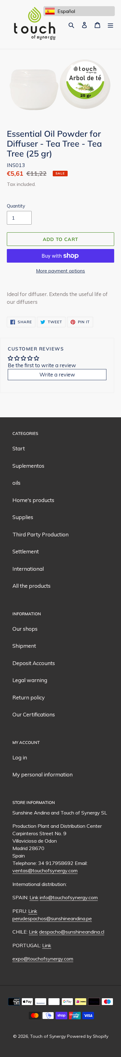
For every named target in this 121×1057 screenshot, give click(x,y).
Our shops (25, 628)
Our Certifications (33, 714)
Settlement (25, 551)
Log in (19, 757)
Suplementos (28, 465)
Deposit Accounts (33, 663)
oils (16, 482)
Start (18, 448)
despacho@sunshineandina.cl (71, 932)
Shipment (24, 645)
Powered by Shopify (87, 1036)
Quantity (16, 206)
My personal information (42, 774)
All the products (31, 585)
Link (33, 897)
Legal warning (29, 680)
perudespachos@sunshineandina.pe (52, 918)
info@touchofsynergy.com (69, 897)
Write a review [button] (57, 374)
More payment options (60, 271)
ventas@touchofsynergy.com (45, 870)
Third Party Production (40, 534)
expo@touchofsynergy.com (42, 959)
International (28, 568)
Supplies (22, 517)
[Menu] (110, 24)
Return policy (28, 697)
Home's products (33, 500)
